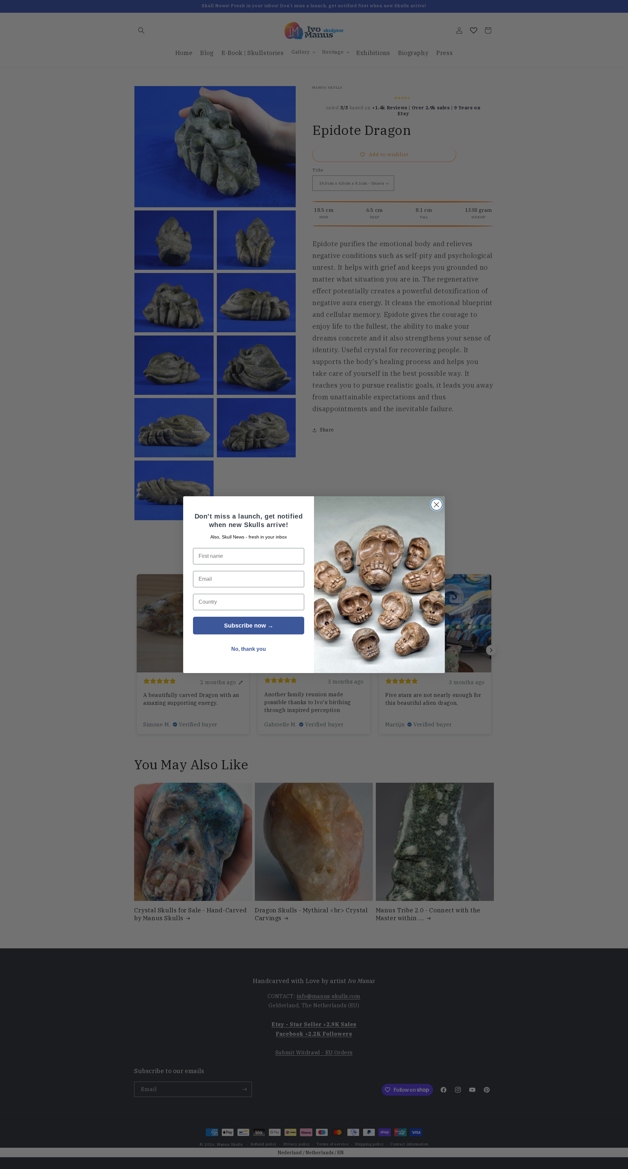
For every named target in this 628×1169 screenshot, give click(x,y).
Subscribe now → (248, 625)
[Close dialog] (436, 504)
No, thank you (248, 649)
